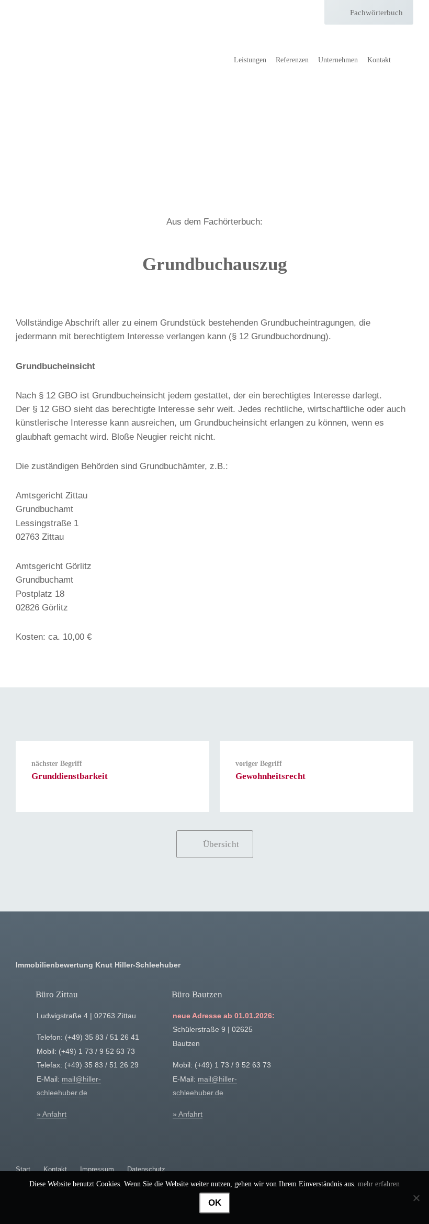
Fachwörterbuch (376, 12)
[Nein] (416, 1198)
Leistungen (250, 60)
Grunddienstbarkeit (69, 776)
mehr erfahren (379, 1184)
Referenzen (292, 60)
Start (23, 1169)
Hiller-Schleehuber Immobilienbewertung (65, 42)
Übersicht (221, 844)
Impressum (97, 1169)
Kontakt (379, 60)
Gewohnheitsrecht (270, 776)
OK (214, 1203)
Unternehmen (338, 60)
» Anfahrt (51, 1114)
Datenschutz (146, 1169)
